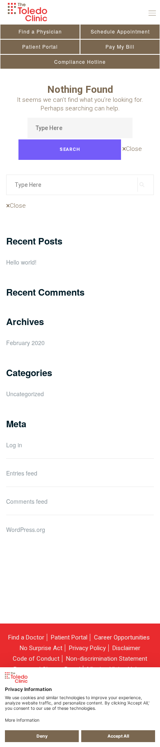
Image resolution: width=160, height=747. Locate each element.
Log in (14, 445)
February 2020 (25, 343)
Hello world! (21, 262)
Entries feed (21, 473)
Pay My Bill (120, 46)
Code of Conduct (36, 658)
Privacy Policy (87, 648)
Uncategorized (25, 394)
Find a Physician (40, 31)
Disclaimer (126, 648)
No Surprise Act (41, 648)
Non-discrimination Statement (106, 658)
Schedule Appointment (120, 31)
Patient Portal (40, 46)
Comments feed (27, 501)
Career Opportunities (122, 637)
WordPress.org (25, 529)
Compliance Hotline (80, 61)
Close (134, 149)
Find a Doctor (26, 637)
